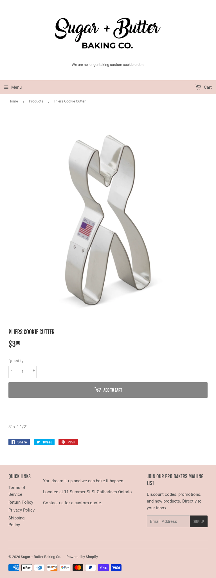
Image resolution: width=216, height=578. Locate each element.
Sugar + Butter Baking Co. (41, 557)
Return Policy (20, 502)
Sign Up (199, 521)
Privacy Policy (21, 510)
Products (36, 101)
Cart (207, 87)
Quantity (16, 361)
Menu (16, 87)
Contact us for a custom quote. (72, 502)
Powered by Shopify (82, 557)
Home (13, 101)
